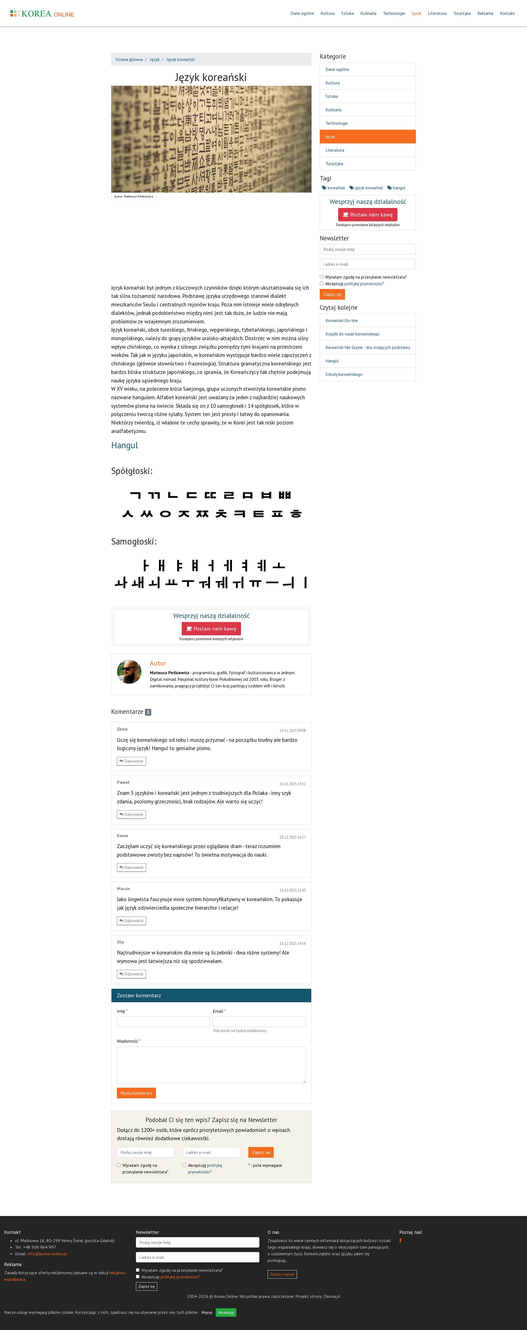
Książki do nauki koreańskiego (352, 334)
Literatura (437, 13)
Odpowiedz (133, 761)
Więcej (206, 1312)
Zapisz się (261, 1152)
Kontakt (507, 13)
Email (219, 1011)
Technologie (394, 13)
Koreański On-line (342, 320)
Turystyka (462, 13)
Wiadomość (129, 1041)
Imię (122, 1011)
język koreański (368, 187)
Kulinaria (368, 13)
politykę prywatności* (364, 283)
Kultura (328, 13)
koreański (336, 187)
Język (416, 13)
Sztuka (347, 13)
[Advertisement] (211, 245)
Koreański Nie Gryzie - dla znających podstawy (368, 347)
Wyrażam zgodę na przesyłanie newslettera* (145, 1168)
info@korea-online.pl (47, 1253)
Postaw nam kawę (214, 628)
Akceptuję (205, 1168)
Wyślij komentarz (136, 1093)
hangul (398, 187)
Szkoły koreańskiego (344, 374)
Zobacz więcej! (282, 1274)
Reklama (485, 13)
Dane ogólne (302, 13)
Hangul (124, 445)
